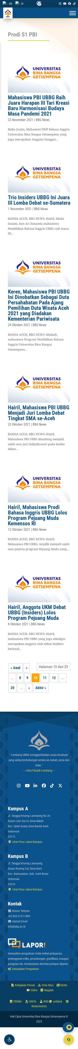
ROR (45, 1001)
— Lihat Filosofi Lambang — (39, 770)
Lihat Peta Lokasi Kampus (26, 841)
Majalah (49, 990)
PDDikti (17, 1001)
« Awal (15, 668)
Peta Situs (47, 985)
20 (12, 688)
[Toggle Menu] (72, 13)
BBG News (43, 120)
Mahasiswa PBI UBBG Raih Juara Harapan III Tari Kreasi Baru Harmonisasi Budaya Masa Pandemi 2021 (38, 105)
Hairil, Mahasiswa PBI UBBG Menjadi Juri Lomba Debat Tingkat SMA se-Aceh (38, 412)
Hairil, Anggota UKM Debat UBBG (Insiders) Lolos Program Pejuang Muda (37, 612)
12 (54, 678)
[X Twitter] (60, 785)
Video (33, 990)
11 (45, 678)
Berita (63, 985)
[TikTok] (74, 3)
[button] (9, 1039)
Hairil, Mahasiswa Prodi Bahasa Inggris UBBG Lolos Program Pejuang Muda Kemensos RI (37, 515)
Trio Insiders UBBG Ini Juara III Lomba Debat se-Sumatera (39, 200)
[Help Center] (68, 1039)
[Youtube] (65, 3)
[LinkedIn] (35, 785)
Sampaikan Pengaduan (25, 969)
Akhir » (40, 688)
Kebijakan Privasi (24, 985)
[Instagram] (60, 3)
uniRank (57, 1001)
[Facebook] (70, 3)
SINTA (32, 1001)
